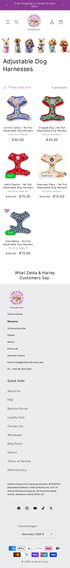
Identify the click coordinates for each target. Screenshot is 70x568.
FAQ (10, 400)
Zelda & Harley (40, 561)
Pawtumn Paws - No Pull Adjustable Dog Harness (52, 186)
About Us (14, 391)
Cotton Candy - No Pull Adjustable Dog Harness (18, 129)
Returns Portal (17, 408)
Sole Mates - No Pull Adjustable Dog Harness (18, 243)
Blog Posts (14, 443)
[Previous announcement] (7, 5)
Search (12, 452)
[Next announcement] (63, 5)
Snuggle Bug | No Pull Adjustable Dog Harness (52, 129)
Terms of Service (19, 461)
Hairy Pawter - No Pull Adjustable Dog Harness (18, 186)
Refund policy (17, 470)
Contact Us (15, 426)
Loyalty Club (16, 417)
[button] (8, 22)
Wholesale (14, 435)
